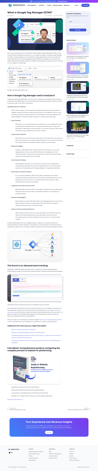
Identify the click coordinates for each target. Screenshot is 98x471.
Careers (71, 453)
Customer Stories (57, 5)
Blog (50, 451)
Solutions (41, 5)
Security (71, 456)
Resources (66, 5)
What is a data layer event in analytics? (23, 329)
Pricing (49, 5)
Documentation (53, 456)
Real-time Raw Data (34, 453)
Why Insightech (31, 5)
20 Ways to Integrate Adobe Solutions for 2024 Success (27, 332)
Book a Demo (32, 460)
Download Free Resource (14, 399)
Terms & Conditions (74, 460)
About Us (71, 451)
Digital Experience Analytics (36, 451)
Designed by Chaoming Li (83, 467)
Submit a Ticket (53, 458)
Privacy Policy (73, 458)
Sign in (77, 5)
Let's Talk (85, 5)
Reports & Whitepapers (55, 453)
